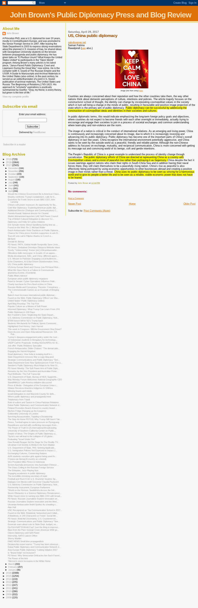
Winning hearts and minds (20, 391)
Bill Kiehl (11, 239)
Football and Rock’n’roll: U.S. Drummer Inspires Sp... (32, 479)
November (13, 171)
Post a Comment (76, 198)
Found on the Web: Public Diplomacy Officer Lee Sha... (33, 298)
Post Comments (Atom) (97, 210)
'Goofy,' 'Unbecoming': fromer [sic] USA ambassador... (33, 250)
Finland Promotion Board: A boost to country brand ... (32, 408)
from (141, 91)
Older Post (189, 203)
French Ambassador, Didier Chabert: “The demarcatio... (34, 348)
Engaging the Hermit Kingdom (21, 351)
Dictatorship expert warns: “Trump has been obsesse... (34, 544)
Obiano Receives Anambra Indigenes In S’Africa (30, 388)
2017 (9, 165)
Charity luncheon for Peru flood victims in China (30, 284)
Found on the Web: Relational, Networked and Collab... (33, 513)
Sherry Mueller (14, 538)
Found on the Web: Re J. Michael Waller (26, 227)
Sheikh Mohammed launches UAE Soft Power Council (33, 216)
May (10, 188)
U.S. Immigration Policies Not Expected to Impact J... (32, 450)
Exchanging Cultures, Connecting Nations (27, 453)
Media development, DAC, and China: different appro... (33, 256)
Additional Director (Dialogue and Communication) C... (33, 210)
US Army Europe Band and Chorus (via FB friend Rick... (34, 267)
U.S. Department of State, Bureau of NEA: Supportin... (33, 377)
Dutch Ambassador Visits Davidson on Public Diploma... (34, 230)
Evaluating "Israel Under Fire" (21, 439)
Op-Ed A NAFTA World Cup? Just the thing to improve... (34, 527)
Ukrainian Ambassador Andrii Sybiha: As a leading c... (32, 504)
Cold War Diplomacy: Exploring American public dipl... (32, 208)
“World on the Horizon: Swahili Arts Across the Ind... (32, 490)
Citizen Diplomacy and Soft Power (23, 533)
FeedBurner (39, 132)
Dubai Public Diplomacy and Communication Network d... (34, 405)
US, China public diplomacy (20, 264)
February (13, 567)
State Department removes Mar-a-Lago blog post (31, 357)
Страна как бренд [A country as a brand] (27, 459)
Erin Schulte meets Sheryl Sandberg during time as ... (33, 225)
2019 (9, 159)
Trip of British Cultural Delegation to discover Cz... (31, 219)
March (11, 564)
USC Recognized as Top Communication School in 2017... (35, 510)
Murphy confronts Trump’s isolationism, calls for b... (32, 197)
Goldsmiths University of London (23, 414)
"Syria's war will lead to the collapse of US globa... (31, 436)
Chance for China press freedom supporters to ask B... (33, 233)
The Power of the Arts (18, 558)
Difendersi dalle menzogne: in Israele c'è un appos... (32, 253)
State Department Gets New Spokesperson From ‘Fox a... (35, 363)
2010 (9, 591)
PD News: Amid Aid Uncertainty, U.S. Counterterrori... (32, 519)
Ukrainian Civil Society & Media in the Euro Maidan (31, 445)
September (13, 177)
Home (132, 203)
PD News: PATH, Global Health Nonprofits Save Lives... (34, 244)
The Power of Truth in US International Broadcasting (32, 428)
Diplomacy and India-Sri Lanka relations (26, 222)
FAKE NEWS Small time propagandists (26, 541)
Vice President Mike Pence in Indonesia (26, 462)
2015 (9, 576)
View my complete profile (16, 96)
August (11, 179)
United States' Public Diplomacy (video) (26, 301)
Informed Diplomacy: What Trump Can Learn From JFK (34, 309)
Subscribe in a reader (14, 144)
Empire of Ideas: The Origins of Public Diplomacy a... (32, 433)
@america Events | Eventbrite (22, 273)
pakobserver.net (77, 42)
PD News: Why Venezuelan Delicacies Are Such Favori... (34, 555)
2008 (9, 597)
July (10, 182)
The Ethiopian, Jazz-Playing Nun (23, 470)
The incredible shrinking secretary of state (27, 476)
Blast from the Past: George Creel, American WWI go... (33, 530)
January (12, 570)
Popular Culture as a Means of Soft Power (27, 306)
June (11, 185)
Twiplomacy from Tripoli (19, 399)
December (13, 168)
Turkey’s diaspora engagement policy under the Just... (33, 337)
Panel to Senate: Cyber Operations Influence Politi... (32, 281)
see (84, 48)
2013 (9, 582)
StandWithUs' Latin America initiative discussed (30, 382)
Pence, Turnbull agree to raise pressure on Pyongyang (33, 422)
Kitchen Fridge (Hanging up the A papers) (27, 411)
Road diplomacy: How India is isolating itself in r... (30, 354)
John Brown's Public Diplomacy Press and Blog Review (100, 15)
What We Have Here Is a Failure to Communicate (31, 270)
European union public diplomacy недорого (28, 278)
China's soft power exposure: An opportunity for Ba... (32, 205)
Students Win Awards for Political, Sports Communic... (33, 323)
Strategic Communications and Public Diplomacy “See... (34, 360)
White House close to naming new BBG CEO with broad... (35, 496)
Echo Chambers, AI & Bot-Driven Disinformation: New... (33, 261)
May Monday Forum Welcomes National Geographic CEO (35, 379)
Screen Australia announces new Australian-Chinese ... (33, 465)
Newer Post (74, 203)
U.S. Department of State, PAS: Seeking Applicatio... (32, 448)
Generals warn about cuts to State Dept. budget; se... (33, 524)
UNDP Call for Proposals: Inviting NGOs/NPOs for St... (33, 343)
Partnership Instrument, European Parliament (29, 487)
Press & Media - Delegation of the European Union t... (33, 385)
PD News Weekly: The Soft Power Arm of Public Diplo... (34, 368)
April (10, 191)
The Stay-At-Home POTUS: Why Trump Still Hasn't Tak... (34, 419)
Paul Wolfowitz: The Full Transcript (24, 374)
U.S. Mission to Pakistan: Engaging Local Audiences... (33, 258)
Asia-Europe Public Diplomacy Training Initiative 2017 (32, 550)
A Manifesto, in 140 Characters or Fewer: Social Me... (33, 516)
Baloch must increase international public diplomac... (32, 295)
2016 (9, 573)
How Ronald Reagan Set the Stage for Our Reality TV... (33, 442)
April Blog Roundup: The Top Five (23, 303)
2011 (9, 588)
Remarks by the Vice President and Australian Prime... (33, 371)
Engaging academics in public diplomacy (26, 473)
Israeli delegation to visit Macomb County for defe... (31, 394)
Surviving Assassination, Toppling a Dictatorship (30, 416)
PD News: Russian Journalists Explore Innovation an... (33, 499)
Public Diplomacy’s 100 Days (21, 312)
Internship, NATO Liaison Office (22, 536)
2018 (9, 162)
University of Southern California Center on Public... (32, 431)
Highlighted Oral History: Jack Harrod (25, 326)
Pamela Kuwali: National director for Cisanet (28, 213)
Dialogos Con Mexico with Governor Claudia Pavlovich (33, 482)
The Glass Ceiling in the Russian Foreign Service (31, 467)
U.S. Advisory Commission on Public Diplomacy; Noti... (33, 318)
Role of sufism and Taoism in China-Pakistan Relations (33, 402)
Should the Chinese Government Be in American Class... (34, 194)
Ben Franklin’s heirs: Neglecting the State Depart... (31, 315)
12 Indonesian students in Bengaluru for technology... (32, 340)
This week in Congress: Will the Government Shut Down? (34, 329)
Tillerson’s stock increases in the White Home (29, 561)
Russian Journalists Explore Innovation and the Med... (33, 501)
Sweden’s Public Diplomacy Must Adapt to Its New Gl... (33, 365)
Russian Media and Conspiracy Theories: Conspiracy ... (34, 287)
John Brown (12, 33)
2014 (9, 579)
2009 (9, 594)
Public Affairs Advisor (17, 276)
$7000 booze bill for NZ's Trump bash (25, 321)
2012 (9, 585)
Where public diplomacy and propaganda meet (29, 396)
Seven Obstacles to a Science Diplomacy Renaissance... (34, 493)
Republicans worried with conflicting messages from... (33, 425)
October (12, 174)
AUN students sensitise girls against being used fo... (32, 456)
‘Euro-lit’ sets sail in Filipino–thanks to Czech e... (30, 236)
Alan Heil (12, 507)
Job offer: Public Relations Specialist (25, 345)
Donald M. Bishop (16, 241)
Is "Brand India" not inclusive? (22, 553)
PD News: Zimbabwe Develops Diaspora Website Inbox (34, 247)
